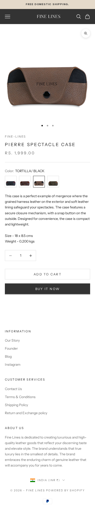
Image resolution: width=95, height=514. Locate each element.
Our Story (12, 340)
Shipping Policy (16, 405)
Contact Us (13, 389)
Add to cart (47, 274)
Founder (11, 348)
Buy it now (47, 289)
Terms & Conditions (20, 397)
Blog (8, 356)
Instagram (12, 364)
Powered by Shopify (65, 490)
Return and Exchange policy (26, 413)
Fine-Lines (15, 136)
